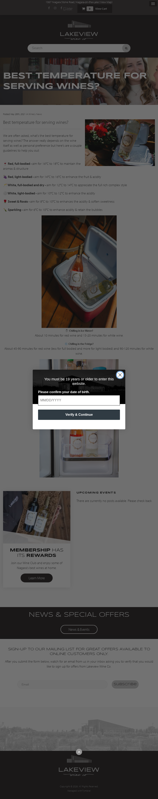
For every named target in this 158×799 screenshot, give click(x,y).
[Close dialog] (120, 375)
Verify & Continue (79, 414)
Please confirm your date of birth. (64, 392)
